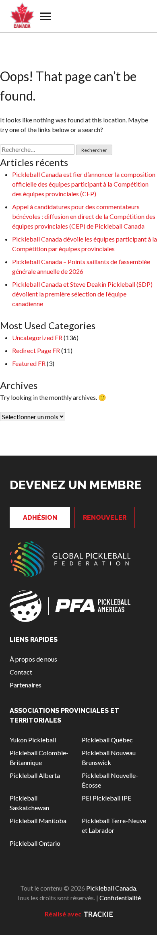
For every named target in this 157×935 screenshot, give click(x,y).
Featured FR (28, 363)
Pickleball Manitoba (38, 820)
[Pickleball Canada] (22, 15)
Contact (21, 672)
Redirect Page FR (36, 350)
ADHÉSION (40, 517)
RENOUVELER (104, 517)
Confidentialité (120, 897)
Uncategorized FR (37, 337)
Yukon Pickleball (33, 740)
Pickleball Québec (107, 740)
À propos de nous (33, 659)
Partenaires (25, 685)
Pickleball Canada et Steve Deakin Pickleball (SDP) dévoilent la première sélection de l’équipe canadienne (82, 293)
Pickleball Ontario (35, 843)
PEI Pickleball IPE (106, 798)
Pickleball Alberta (35, 775)
